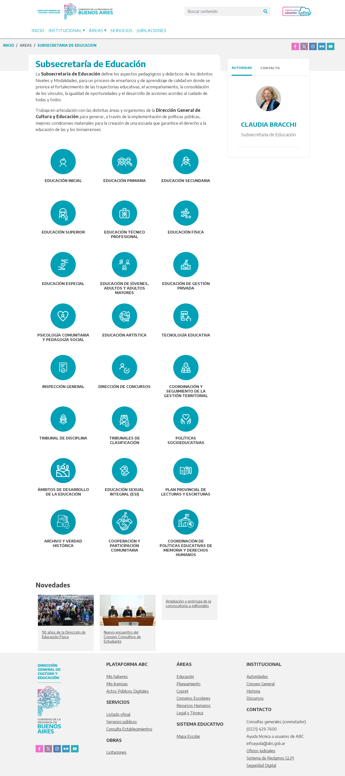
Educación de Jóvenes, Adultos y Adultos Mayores (124, 288)
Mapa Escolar (188, 736)
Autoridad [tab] (242, 68)
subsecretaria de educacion (66, 45)
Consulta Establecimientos (129, 729)
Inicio (38, 30)
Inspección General (63, 386)
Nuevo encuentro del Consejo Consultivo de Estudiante (122, 636)
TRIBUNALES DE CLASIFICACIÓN (124, 440)
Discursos (255, 698)
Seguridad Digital (261, 765)
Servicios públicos (121, 721)
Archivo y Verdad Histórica (63, 543)
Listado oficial (118, 714)
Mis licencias (117, 683)
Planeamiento (189, 683)
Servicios (121, 30)
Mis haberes (117, 676)
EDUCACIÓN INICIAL (63, 180)
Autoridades (257, 676)
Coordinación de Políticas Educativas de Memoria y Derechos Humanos (186, 548)
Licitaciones (116, 752)
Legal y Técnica (190, 712)
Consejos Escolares (193, 698)
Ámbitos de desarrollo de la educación (63, 491)
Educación (185, 676)
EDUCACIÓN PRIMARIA (124, 180)
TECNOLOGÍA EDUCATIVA (185, 335)
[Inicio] (75, 5)
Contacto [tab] (270, 68)
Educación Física (186, 232)
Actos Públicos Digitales (127, 691)
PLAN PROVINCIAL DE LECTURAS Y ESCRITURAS (185, 491)
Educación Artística (124, 335)
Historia (253, 691)
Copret (182, 691)
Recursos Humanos (194, 705)
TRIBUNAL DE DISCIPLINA (63, 438)
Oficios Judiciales (261, 750)
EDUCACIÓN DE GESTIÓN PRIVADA (186, 285)
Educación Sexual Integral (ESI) (124, 491)
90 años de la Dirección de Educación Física (64, 634)
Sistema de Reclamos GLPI (270, 758)
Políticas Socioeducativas (185, 440)
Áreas (96, 30)
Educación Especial (63, 283)
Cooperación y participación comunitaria (124, 545)
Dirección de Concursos (124, 386)
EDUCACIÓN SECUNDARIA (185, 180)
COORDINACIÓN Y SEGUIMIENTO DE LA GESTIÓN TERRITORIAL (186, 391)
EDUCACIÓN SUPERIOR (63, 232)
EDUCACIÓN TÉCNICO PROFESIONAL (124, 234)
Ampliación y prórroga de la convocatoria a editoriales (188, 603)
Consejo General (261, 683)
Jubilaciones (151, 30)
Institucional (65, 30)
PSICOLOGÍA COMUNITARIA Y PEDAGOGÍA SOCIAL (63, 337)
